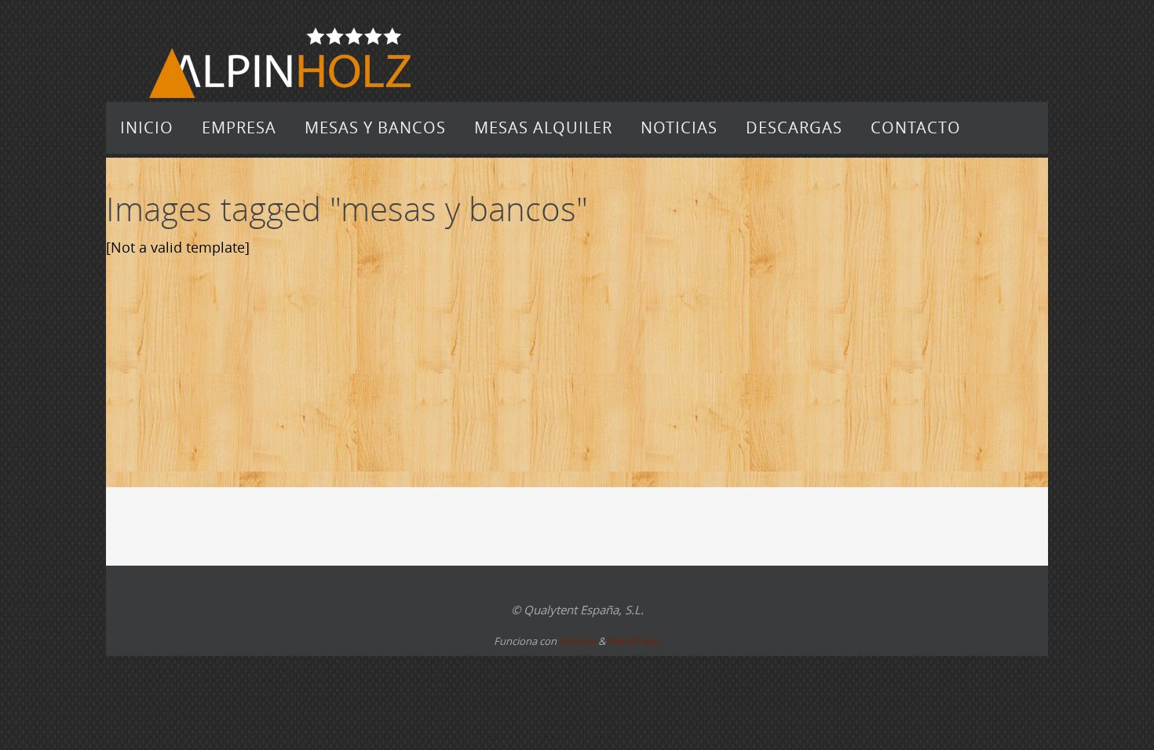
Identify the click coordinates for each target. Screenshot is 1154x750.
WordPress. (634, 641)
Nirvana (577, 641)
